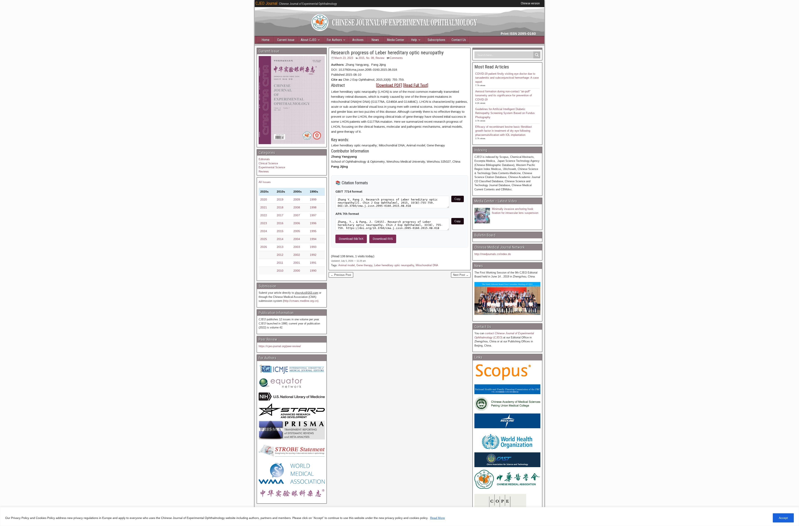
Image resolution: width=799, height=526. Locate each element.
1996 (313, 223)
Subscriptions (436, 40)
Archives (358, 40)
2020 (263, 199)
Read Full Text (415, 85)
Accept (783, 518)
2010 (280, 270)
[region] (399, 516)
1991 (313, 262)
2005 (296, 231)
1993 (313, 247)
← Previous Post (341, 274)
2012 (280, 254)
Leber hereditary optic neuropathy (394, 265)
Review (380, 57)
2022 (263, 215)
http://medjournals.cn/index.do (492, 254)
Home (265, 40)
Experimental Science (272, 167)
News (375, 40)
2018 (280, 207)
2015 (280, 231)
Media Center (395, 40)
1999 (313, 199)
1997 (313, 215)
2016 (280, 223)
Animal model (346, 265)
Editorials (264, 159)
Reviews (264, 171)
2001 (296, 262)
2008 (296, 207)
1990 (313, 270)
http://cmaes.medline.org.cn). (301, 300)
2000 (296, 270)
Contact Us (459, 40)
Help (414, 40)
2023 (263, 223)
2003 (296, 247)
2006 (296, 223)
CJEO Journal (266, 3)
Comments (396, 57)
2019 (280, 199)
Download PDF (389, 85)
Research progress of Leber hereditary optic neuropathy (387, 53)
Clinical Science (268, 163)
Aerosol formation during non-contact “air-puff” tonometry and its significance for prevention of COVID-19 (503, 95)
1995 (313, 231)
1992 (313, 254)
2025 (263, 239)
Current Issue (285, 40)
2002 (296, 254)
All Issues (265, 182)
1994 (313, 239)
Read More (437, 518)
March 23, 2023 (343, 57)
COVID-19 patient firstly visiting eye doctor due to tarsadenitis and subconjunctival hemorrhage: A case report (507, 77)
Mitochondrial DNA (427, 265)
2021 (263, 207)
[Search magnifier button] (536, 54)
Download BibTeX (351, 238)
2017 (280, 215)
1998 (313, 207)
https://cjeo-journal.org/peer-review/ (280, 346)
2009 (296, 199)
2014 (280, 239)
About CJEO (308, 40)
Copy (457, 198)
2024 (263, 231)
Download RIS (383, 238)
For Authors (334, 40)
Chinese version (530, 3)
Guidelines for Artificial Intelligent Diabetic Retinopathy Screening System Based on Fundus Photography (505, 113)
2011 (280, 262)
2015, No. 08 (366, 57)
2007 (296, 215)
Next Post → (461, 274)
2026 (263, 247)
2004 (296, 239)
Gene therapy (364, 265)
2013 (280, 247)
